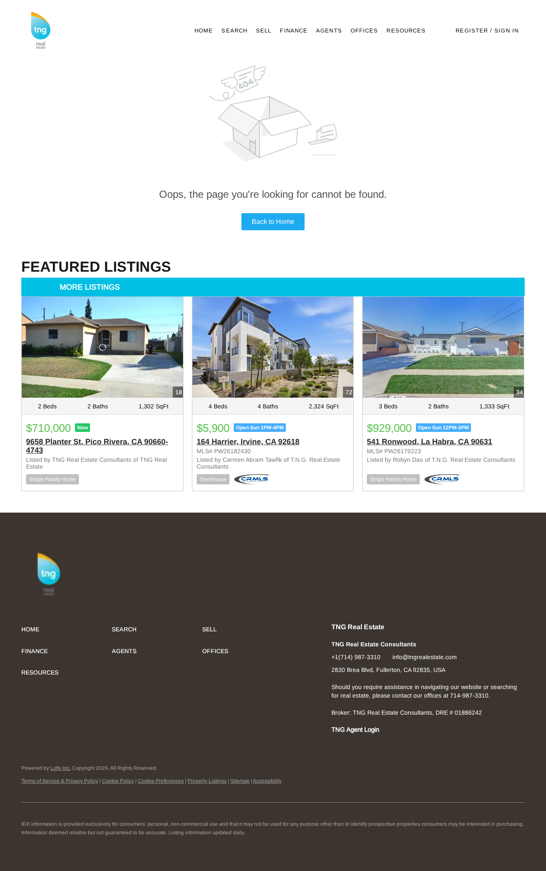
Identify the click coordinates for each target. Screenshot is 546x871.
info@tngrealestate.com (424, 657)
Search (234, 30)
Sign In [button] (506, 30)
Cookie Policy (118, 781)
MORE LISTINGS (90, 287)
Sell (263, 30)
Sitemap (240, 781)
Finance (294, 30)
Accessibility (267, 781)
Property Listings (207, 781)
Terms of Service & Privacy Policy (59, 781)
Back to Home (273, 221)
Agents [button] (329, 30)
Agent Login (362, 729)
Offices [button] (364, 30)
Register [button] (472, 30)
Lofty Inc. (60, 768)
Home (204, 30)
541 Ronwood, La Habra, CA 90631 (429, 441)
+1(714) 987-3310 (355, 657)
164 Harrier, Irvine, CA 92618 (248, 441)
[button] (40, 31)
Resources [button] (406, 30)
